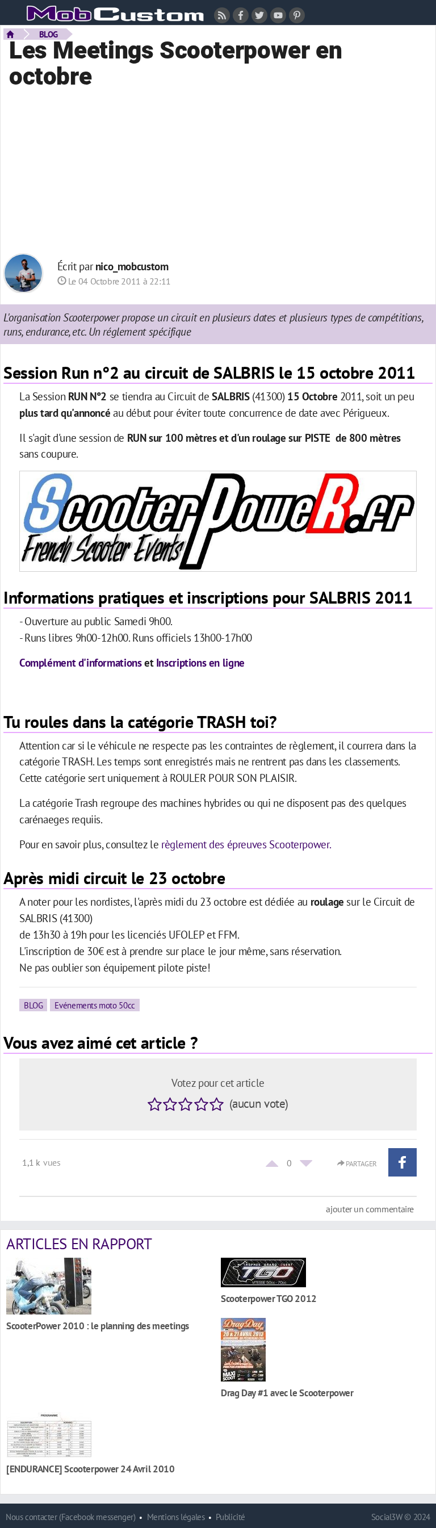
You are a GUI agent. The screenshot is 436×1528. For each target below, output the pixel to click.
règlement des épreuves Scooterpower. (246, 844)
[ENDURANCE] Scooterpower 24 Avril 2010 (90, 1468)
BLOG (48, 34)
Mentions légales (176, 1517)
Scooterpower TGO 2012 (269, 1298)
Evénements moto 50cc (94, 1005)
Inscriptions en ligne (200, 662)
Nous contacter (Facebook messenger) (71, 1517)
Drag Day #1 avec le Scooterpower (287, 1392)
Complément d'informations (80, 662)
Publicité (230, 1517)
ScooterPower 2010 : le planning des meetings (97, 1325)
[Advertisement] (218, 170)
